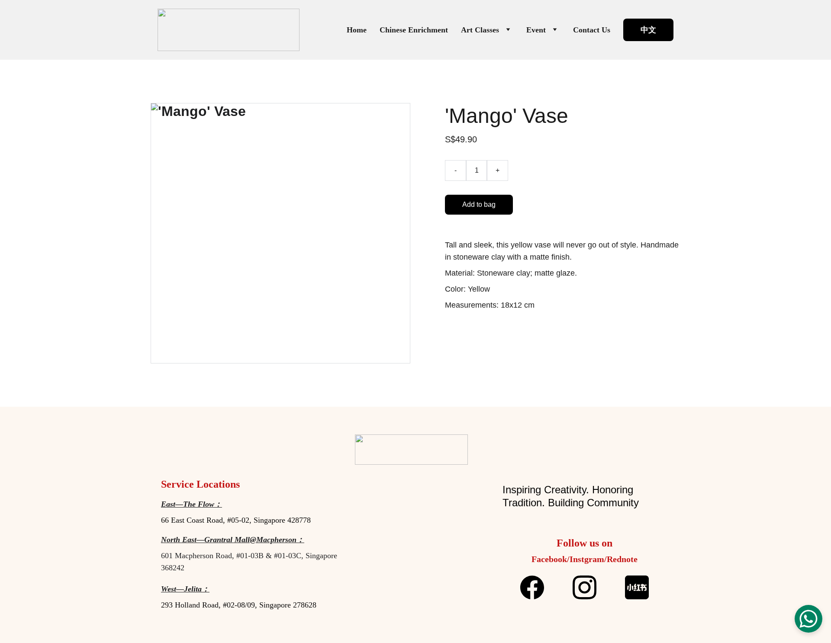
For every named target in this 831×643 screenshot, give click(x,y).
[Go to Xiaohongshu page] (637, 587)
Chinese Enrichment (414, 30)
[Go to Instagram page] (589, 587)
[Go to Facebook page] (536, 587)
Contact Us (591, 30)
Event (536, 30)
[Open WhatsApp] (808, 619)
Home (357, 30)
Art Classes (480, 30)
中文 (648, 30)
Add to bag (479, 204)
